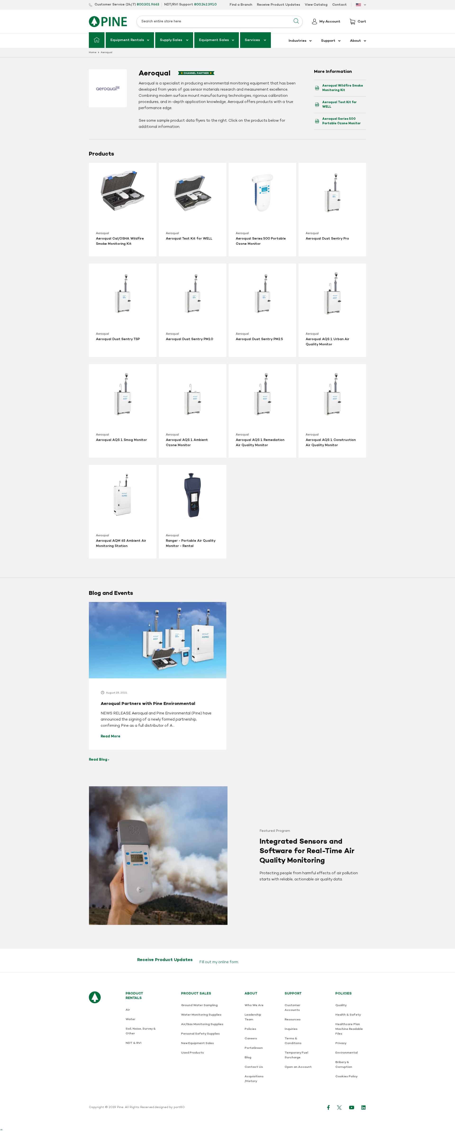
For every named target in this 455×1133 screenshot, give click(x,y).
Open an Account (298, 1067)
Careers (251, 1038)
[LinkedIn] (363, 1107)
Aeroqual (102, 233)
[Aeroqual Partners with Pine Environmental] (157, 676)
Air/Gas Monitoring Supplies (202, 1024)
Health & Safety (348, 1015)
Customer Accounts (292, 1007)
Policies (250, 1029)
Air (128, 1010)
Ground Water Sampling (199, 1005)
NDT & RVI (133, 1043)
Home (92, 52)
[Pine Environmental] (108, 21)
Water (130, 1019)
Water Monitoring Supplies (201, 1015)
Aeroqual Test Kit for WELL (339, 104)
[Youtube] (351, 1107)
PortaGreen (254, 1048)
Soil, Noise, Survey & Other (141, 1031)
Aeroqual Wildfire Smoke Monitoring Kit (342, 88)
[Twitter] (339, 1107)
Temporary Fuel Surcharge (296, 1055)
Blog (248, 1057)
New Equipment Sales (197, 1043)
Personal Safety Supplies (200, 1034)
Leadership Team (253, 1017)
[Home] (97, 40)
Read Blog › (99, 759)
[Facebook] (328, 1107)
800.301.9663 (148, 4)
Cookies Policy (346, 1076)
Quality (341, 1005)
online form (228, 962)
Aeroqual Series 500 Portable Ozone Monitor (341, 121)
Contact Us (254, 1067)
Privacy (340, 1043)
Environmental (346, 1053)
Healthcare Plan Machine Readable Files (349, 1029)
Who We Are (254, 1005)
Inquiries (291, 1029)
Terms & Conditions (293, 1040)
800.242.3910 (205, 4)
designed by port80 (170, 1107)
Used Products (192, 1053)
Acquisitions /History (254, 1078)
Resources (292, 1019)
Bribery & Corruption (343, 1064)
